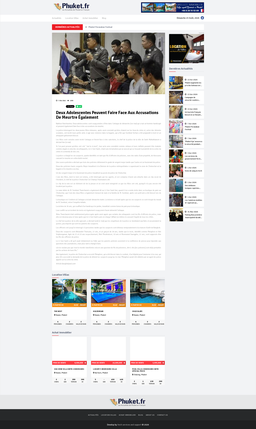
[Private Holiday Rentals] (186, 48)
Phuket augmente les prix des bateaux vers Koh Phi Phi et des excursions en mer (193, 83)
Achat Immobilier (90, 18)
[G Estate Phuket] (172, 7)
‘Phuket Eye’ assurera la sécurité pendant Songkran (193, 141)
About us (150, 415)
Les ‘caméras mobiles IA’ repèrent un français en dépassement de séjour (193, 200)
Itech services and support (129, 424)
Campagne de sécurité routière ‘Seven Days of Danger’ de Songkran (193, 97)
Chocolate (137, 311)
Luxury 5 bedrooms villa (105, 369)
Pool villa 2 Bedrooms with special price (145, 370)
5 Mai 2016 (62, 101)
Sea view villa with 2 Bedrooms (69, 369)
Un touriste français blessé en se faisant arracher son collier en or (193, 112)
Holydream (98, 311)
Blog (104, 18)
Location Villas (72, 18)
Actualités (56, 18)
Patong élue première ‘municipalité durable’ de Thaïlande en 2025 (193, 215)
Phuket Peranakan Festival (100, 27)
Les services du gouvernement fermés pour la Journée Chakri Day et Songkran (193, 156)
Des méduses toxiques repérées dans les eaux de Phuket (192, 185)
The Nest (58, 311)
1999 (71, 101)
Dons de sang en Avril (193, 169)
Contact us (162, 415)
